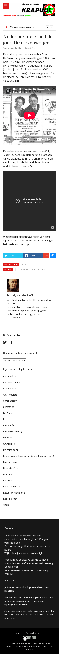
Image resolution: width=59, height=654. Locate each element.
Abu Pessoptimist (12, 382)
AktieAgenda (9, 388)
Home (18, 632)
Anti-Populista (10, 394)
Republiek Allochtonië (14, 492)
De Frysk (7, 413)
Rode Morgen (10, 498)
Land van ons (10, 462)
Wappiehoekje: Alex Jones (24, 27)
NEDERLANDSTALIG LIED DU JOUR (31, 269)
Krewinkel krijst (10, 376)
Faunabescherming (12, 431)
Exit (5, 419)
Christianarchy (10, 400)
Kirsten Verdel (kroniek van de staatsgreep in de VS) (29, 455)
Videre (6, 504)
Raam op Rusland (12, 486)
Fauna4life (8, 425)
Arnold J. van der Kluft (12, 48)
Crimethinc (8, 406)
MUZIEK (25, 264)
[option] (31, 27)
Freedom (7, 437)
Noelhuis (7, 474)
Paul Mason (9, 480)
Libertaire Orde (10, 468)
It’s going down (11, 449)
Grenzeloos (9, 443)
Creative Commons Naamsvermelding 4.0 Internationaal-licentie (28, 645)
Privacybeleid (33, 632)
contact (35, 614)
